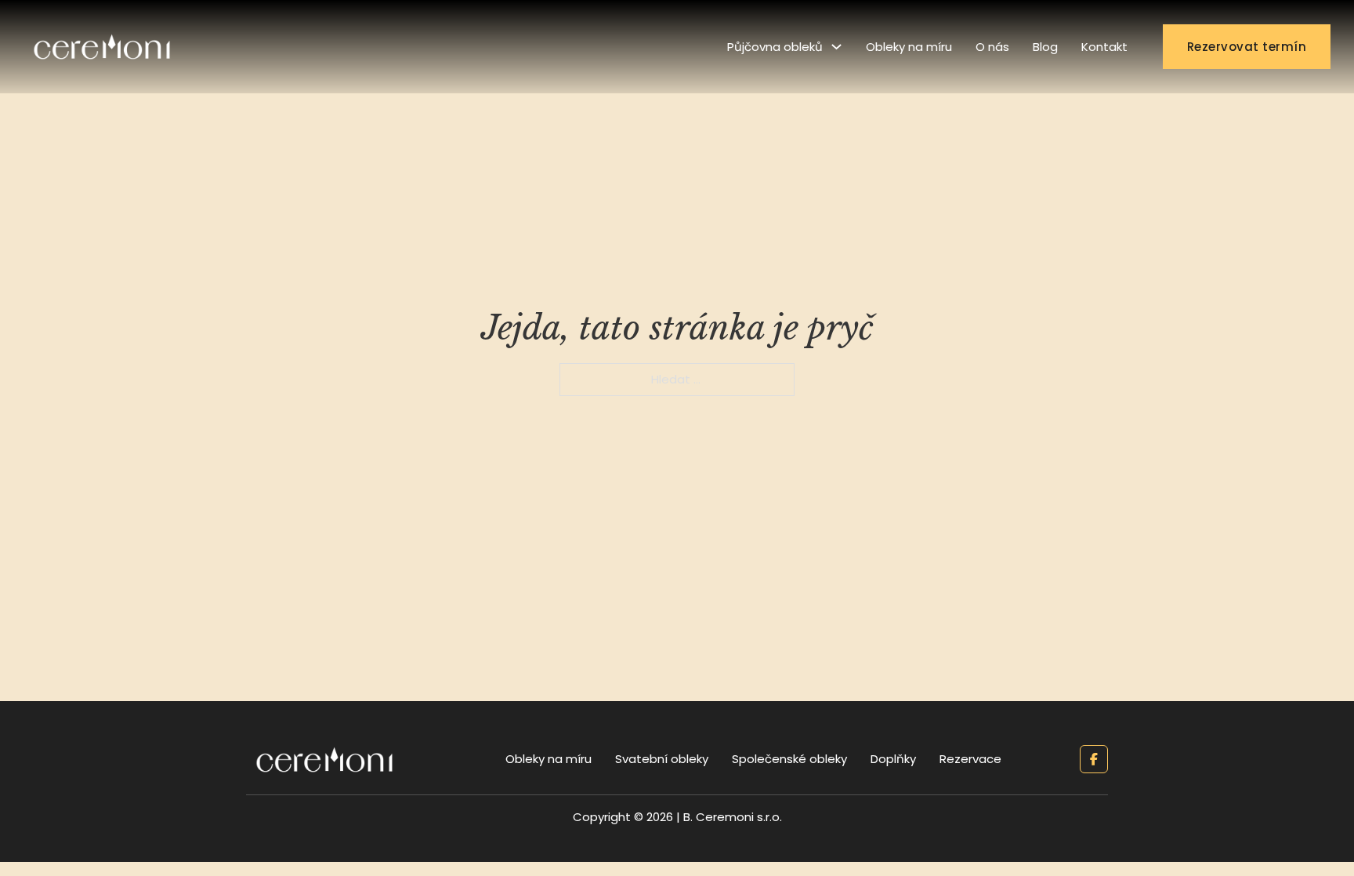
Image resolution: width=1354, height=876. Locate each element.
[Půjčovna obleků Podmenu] (836, 47)
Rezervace (970, 759)
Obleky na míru (909, 46)
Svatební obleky (661, 759)
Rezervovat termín (1247, 46)
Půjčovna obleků (775, 46)
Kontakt (1104, 46)
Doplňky (893, 759)
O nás (992, 46)
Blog (1045, 46)
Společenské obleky (789, 759)
